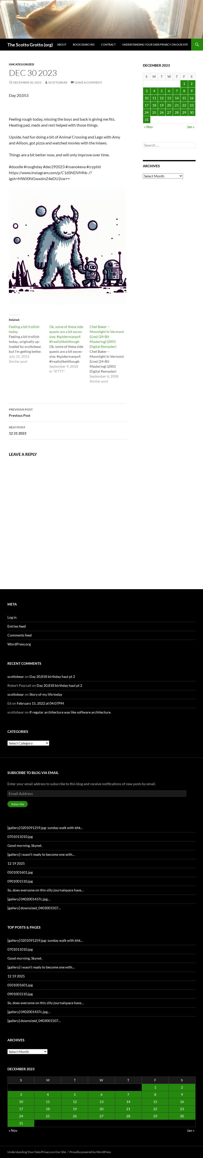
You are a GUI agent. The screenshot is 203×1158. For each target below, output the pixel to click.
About (61, 44)
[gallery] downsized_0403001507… (34, 908)
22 (184, 105)
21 (177, 105)
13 (169, 98)
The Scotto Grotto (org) (30, 44)
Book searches (84, 44)
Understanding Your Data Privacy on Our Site (155, 44)
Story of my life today (45, 694)
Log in (12, 617)
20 (169, 105)
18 (154, 105)
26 (162, 112)
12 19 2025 (16, 863)
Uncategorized (21, 64)
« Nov (148, 127)
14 (177, 98)
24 (147, 112)
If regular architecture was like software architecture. (70, 712)
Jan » (190, 127)
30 (192, 112)
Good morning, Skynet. (24, 845)
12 (162, 98)
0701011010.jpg (20, 836)
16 (192, 98)
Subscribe (17, 804)
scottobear (57, 82)
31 (147, 119)
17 (147, 105)
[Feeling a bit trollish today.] (29, 344)
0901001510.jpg (20, 881)
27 (169, 112)
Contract (108, 44)
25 (154, 112)
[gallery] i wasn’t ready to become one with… (41, 854)
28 (177, 112)
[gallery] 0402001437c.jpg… (28, 899)
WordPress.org (19, 644)
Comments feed (19, 635)
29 (184, 112)
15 (184, 98)
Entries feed (16, 626)
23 (192, 105)
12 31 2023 (17, 430)
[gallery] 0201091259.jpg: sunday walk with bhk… (45, 828)
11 (154, 98)
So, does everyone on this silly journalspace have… (45, 890)
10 (147, 98)
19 (162, 105)
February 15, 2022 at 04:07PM (40, 703)
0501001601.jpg (20, 872)
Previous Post (21, 412)
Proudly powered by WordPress (90, 1152)
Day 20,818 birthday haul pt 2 (52, 676)
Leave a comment (88, 82)
